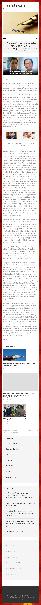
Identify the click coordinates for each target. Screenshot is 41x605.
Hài (7, 455)
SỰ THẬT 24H (14, 6)
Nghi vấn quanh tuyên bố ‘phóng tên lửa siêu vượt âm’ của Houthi (19, 364)
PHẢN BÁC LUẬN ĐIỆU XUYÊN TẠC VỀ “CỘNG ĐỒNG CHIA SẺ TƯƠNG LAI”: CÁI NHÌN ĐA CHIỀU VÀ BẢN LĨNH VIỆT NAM (19, 495)
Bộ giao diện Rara (20, 597)
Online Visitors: (11, 546)
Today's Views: (11, 552)
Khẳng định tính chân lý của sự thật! (15, 419)
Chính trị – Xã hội (11, 443)
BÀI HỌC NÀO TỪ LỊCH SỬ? (14, 532)
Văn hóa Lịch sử (11, 477)
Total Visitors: (11, 569)
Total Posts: (10, 574)
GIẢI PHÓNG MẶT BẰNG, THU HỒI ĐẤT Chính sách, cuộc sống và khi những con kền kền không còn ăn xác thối (19, 395)
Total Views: (10, 563)
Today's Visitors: (12, 557)
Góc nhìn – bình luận (12, 449)
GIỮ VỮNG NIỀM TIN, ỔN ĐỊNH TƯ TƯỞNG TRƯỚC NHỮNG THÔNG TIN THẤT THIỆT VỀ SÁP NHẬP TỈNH (20, 513)
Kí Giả (6, 79)
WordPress (20, 599)
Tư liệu (8, 472)
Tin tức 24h (9, 466)
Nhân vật (9, 460)
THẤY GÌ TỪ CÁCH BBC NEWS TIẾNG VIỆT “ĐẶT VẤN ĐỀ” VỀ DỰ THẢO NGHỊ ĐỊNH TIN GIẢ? (20, 524)
